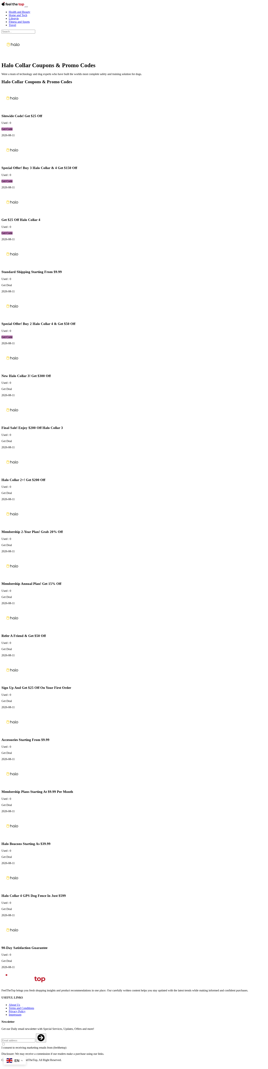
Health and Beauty (19, 11)
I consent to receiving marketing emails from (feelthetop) (33, 1047)
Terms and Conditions (21, 1008)
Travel (12, 25)
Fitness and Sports (19, 21)
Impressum (15, 1014)
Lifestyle (14, 18)
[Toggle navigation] (26, 6)
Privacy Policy (17, 1011)
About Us (14, 1004)
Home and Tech (18, 15)
